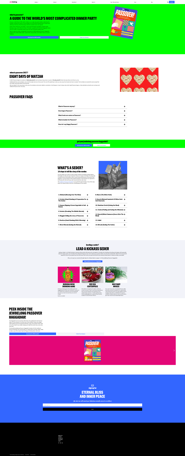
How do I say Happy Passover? (67, 124)
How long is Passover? (65, 111)
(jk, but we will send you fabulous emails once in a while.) (92, 401)
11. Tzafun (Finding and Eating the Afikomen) (109, 210)
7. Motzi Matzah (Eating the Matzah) (69, 225)
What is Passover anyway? (66, 106)
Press (135, 2)
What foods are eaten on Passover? (69, 115)
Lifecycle (54, 2)
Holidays (36, 2)
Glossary (60, 439)
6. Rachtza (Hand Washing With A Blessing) (71, 220)
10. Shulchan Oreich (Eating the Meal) (107, 205)
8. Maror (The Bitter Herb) (103, 195)
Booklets (60, 438)
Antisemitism (74, 2)
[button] (92, 106)
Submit (92, 409)
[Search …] (167, 2)
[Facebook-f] (58, 442)
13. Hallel (98, 220)
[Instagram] (60, 442)
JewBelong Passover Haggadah (66, 181)
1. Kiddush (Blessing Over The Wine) (69, 195)
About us (60, 435)
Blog (152, 2)
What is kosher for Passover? (67, 120)
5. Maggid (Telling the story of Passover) (71, 216)
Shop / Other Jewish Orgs (115, 2)
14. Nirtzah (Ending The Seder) (105, 225)
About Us (93, 2)
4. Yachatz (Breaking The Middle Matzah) (71, 211)
